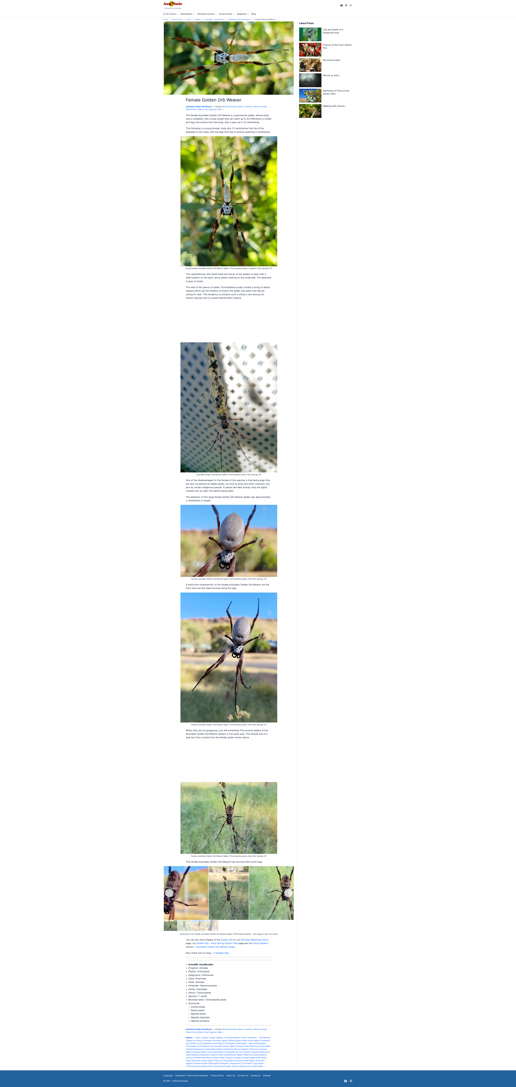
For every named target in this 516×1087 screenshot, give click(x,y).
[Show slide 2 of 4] (184, 925)
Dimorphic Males (235, 106)
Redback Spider (201, 1063)
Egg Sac (213, 109)
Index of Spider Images (205, 1037)
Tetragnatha (235, 1063)
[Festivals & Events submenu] (215, 14)
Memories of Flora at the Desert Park (336, 92)
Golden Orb (227, 939)
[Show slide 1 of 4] (170, 925)
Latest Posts (306, 23)
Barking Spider (235, 1040)
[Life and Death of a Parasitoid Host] (310, 35)
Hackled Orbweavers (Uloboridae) (201, 1049)
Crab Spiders (229, 1043)
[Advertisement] (229, 321)
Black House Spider (251, 1040)
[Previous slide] (169, 893)
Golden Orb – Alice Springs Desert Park (217, 943)
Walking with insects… (334, 106)
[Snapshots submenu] (248, 14)
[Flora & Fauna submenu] (233, 14)
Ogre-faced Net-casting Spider (200, 1060)
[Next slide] (288, 893)
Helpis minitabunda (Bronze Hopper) (232, 1049)
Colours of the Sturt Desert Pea (337, 46)
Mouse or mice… (332, 75)
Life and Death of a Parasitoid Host (333, 31)
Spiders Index (240, 1037)
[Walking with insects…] (310, 111)
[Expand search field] (351, 5)
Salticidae (224, 1063)
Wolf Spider (258, 1066)
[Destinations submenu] (194, 14)
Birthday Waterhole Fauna (254, 939)
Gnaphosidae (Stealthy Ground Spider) (254, 1046)
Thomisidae (247, 1063)
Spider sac (191, 1040)
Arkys (199, 1040)
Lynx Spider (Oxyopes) (249, 1052)
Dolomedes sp (193, 1046)
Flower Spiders (230, 1046)
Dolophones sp (206, 1046)
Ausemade (183, 1081)
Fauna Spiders (260, 943)
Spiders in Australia (225, 1037)
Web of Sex (203, 109)
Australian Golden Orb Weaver (199, 106)
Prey (195, 109)
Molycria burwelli (251, 1055)
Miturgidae (213, 1063)
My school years (331, 60)
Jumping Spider (199, 1052)
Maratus (196, 1055)
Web (220, 109)
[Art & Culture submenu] (177, 14)
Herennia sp (255, 1049)
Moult (189, 109)
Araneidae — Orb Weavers (259, 1037)
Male (225, 106)
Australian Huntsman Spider (215, 1040)
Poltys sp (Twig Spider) (224, 1060)
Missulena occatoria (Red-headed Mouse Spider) (222, 1055)
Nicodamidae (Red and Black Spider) (210, 1057)
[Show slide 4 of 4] (211, 925)
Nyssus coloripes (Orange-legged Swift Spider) (247, 1057)
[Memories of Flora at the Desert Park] (310, 96)
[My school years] (310, 65)
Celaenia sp (194, 1043)
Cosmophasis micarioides (212, 1043)
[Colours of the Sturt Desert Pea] (310, 50)
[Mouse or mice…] (310, 80)
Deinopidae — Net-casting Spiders (251, 1043)
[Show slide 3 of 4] (198, 925)
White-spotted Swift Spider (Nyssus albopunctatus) (230, 1066)
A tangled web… (221, 953)
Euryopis (218, 1046)
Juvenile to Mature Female (255, 106)
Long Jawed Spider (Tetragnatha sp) (223, 1052)
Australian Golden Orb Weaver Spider (215, 947)
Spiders (189, 1037)
